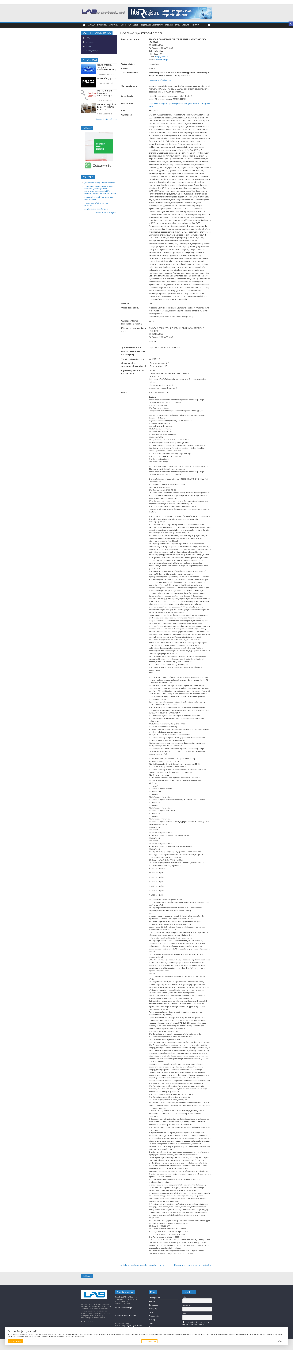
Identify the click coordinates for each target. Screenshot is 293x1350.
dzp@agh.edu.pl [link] (161, 56)
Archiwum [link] (185, 25)
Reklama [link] (152, 1327)
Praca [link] (177, 25)
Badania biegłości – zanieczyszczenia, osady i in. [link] (106, 107)
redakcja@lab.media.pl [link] (123, 1308)
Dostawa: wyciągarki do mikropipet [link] (193, 1265)
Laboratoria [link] (89, 42)
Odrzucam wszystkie (149, 1341)
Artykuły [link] (91, 25)
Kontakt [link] (195, 25)
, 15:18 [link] (105, 100)
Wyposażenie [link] (133, 25)
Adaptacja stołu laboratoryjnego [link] (96, 209)
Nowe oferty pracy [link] (106, 78)
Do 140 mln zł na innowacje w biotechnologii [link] (105, 93)
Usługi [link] (123, 25)
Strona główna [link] (154, 1297)
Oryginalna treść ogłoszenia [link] (160, 80)
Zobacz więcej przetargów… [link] (106, 213)
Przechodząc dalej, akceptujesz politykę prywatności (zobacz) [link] (195, 1323)
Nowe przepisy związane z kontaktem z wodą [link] (106, 67)
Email (184, 1314)
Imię (184, 1297)
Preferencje (280, 1341)
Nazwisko (186, 1305)
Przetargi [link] (169, 25)
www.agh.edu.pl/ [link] (161, 59)
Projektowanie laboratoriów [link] (152, 25)
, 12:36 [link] (106, 74)
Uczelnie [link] (88, 46)
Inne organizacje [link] (91, 50)
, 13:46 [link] (105, 114)
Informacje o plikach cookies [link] (125, 1315)
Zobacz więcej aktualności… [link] (106, 119)
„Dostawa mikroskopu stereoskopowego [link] (99, 183)
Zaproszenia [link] (102, 25)
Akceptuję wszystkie (15, 1341)
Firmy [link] (87, 38)
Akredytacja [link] (113, 25)
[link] (291, 23)
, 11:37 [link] (106, 83)
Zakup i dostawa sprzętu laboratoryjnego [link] (142, 1265)
